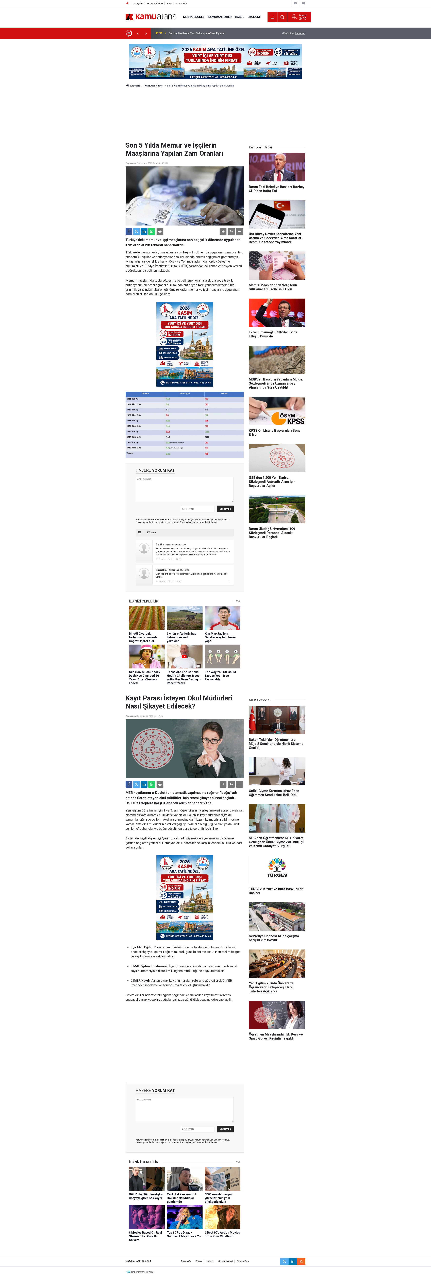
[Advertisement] (215, 116)
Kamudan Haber (220, 17)
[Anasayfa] (127, 3)
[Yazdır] (160, 231)
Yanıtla (162, 559)
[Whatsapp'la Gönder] (151, 231)
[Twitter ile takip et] (284, 1261)
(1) (179, 559)
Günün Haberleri (155, 3)
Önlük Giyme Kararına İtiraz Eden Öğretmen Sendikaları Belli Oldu (206, 33)
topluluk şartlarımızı (162, 519)
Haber (239, 17)
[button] (223, 231)
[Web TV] (295, 3)
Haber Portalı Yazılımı (142, 1272)
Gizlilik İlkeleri (225, 1261)
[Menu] (273, 17)
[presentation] (138, 33)
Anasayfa (135, 85)
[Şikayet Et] (228, 559)
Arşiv (169, 3)
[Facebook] (129, 231)
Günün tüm (293, 33)
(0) (171, 559)
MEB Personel (194, 17)
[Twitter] (136, 231)
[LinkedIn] (144, 231)
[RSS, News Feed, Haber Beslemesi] (301, 1261)
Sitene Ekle (181, 3)
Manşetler (138, 3)
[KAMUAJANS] (151, 16)
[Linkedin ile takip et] (293, 1261)
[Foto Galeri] (303, 3)
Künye (198, 1261)
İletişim (210, 1261)
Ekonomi (254, 17)
